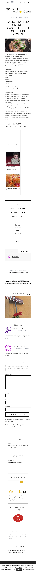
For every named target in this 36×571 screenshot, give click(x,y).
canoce (12, 208)
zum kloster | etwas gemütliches (18, 271)
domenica (14, 212)
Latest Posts (24, 251)
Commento (8, 374)
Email (18, 241)
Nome (7, 393)
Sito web (8, 406)
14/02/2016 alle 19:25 (21, 348)
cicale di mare (22, 208)
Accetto (19, 569)
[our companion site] (18, 518)
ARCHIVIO (11, 460)
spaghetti (14, 216)
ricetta (23, 212)
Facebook (18, 227)
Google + (18, 236)
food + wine (24, 17)
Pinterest (18, 233)
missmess (20, 64)
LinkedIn (18, 238)
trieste (13, 19)
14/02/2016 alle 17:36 (21, 330)
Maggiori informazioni (29, 569)
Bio (12, 251)
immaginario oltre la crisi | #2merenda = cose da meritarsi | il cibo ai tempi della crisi (18, 281)
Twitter (18, 230)
